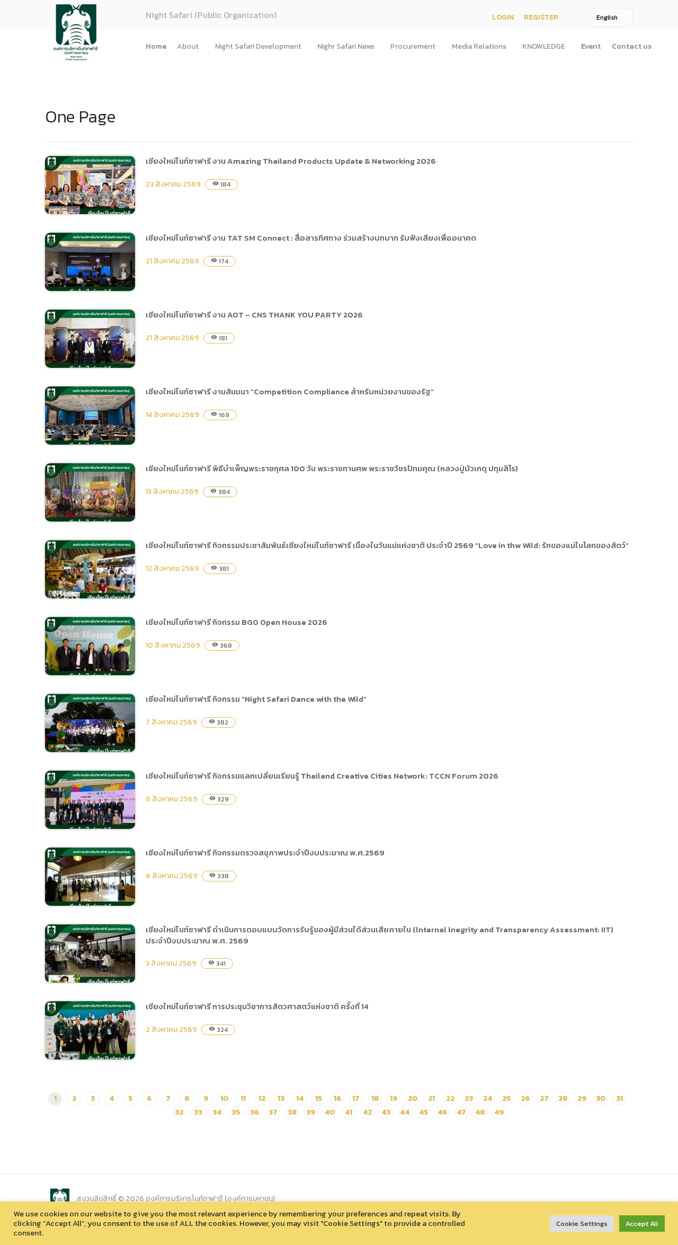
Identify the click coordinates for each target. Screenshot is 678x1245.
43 (385, 1112)
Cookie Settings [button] (582, 1223)
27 (544, 1098)
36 (254, 1112)
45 (423, 1112)
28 (562, 1098)
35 (235, 1112)
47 (461, 1112)
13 (281, 1098)
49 (499, 1112)
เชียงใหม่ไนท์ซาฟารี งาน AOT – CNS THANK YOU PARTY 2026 (254, 314)
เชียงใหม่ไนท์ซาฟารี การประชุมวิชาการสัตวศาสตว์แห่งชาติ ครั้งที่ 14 (257, 1006)
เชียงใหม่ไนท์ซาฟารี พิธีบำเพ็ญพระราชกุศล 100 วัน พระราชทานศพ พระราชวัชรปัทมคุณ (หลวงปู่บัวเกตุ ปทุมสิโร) (332, 468)
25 (506, 1098)
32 (179, 1112)
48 (480, 1112)
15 (318, 1098)
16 (337, 1098)
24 (487, 1098)
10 (224, 1098)
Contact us (632, 46)
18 (375, 1098)
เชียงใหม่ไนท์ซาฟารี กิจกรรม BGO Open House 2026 (236, 622)
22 (450, 1098)
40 (330, 1112)
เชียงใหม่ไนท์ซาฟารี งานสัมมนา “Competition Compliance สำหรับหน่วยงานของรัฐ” (290, 391)
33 (198, 1112)
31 (619, 1098)
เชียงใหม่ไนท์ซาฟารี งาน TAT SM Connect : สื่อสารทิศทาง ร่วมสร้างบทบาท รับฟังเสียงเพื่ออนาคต (311, 238)
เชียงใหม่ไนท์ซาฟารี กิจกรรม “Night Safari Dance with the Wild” (256, 699)
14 (300, 1098)
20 (412, 1098)
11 (243, 1098)
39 (310, 1112)
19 (393, 1098)
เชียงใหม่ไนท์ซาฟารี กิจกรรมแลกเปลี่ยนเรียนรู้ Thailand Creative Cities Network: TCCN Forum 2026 (322, 776)
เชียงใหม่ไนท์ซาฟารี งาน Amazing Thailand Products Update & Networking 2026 (291, 161)
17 (356, 1098)
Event (591, 46)
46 (442, 1112)
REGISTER (541, 17)
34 (216, 1112)
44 (404, 1112)
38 (292, 1112)
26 (525, 1098)
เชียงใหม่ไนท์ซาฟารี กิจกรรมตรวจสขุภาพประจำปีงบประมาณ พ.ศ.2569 (265, 852)
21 (431, 1098)
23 (469, 1098)
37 (273, 1112)
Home (156, 46)
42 (367, 1112)
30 (600, 1098)
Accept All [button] (642, 1223)
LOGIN (503, 17)
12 (261, 1098)
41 (348, 1112)
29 (581, 1098)
